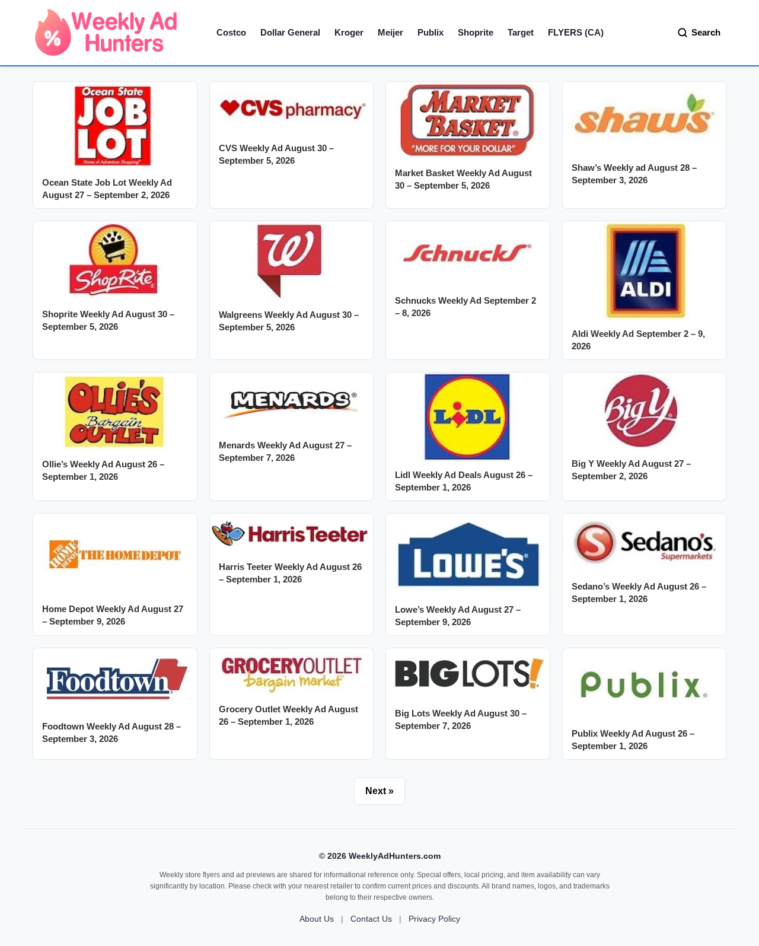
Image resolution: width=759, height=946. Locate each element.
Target (521, 32)
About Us (316, 918)
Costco (231, 32)
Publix (430, 32)
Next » (379, 791)
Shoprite (475, 32)
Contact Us (371, 918)
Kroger (348, 32)
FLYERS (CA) (576, 32)
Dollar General (290, 32)
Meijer (390, 32)
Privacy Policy (434, 918)
